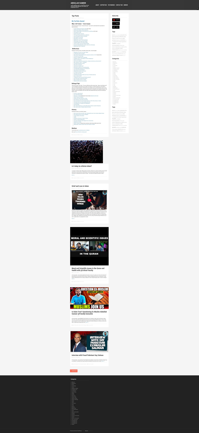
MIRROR (126, 5)
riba (120, 52)
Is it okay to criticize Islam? (82, 166)
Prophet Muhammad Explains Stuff (80, 28)
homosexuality (115, 45)
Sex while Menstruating (78, 94)
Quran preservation (116, 91)
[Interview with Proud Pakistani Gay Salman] (89, 341)
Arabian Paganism (77, 123)
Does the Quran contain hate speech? (80, 78)
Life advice (115, 82)
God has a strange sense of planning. (80, 57)
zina (124, 55)
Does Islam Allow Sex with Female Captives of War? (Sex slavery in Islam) (87, 100)
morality (121, 48)
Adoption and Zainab (77, 121)
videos (117, 55)
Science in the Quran (116, 95)
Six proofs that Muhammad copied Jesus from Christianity (84, 44)
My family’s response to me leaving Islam (81, 67)
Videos (114, 103)
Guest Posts (115, 71)
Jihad (114, 81)
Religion (114, 92)
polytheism (122, 125)
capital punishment (119, 38)
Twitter (117, 27)
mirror (88, 68)
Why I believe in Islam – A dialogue (80, 62)
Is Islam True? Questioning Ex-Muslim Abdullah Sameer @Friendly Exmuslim (89, 313)
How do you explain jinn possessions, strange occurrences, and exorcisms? (87, 61)
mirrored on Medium (85, 34)
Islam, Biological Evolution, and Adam (80, 36)
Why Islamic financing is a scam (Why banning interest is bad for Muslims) (87, 105)
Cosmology (115, 65)
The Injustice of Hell (77, 32)
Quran (114, 90)
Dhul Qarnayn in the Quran (78, 37)
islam (123, 45)
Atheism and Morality (77, 59)
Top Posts (75, 16)
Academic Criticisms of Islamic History (81, 118)
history (118, 43)
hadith (114, 43)
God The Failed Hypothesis (120, 41)
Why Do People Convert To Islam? (80, 79)
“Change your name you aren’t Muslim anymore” (82, 77)
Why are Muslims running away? (81, 131)
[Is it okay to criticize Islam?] (86, 151)
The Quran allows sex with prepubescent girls (82, 102)
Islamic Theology (83, 325)
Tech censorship (116, 99)
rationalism (118, 52)
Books (114, 64)
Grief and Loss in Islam (80, 186)
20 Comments (80, 134)
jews (120, 122)
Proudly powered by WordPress (76, 430)
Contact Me (119, 5)
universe (114, 55)
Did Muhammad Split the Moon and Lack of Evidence (83, 74)
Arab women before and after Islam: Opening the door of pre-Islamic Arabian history (89, 113)
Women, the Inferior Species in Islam (80, 98)
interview (120, 45)
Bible (125, 36)
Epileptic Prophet (75, 388)
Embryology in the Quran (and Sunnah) (80, 41)
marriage (117, 48)
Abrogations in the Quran (78, 38)
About (97, 5)
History (114, 74)
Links (114, 84)
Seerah (114, 96)
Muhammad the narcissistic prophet (80, 80)
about (113, 35)
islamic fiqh (114, 46)
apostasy (117, 36)
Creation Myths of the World (79, 115)
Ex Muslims (115, 70)
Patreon (117, 23)
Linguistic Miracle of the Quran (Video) (81, 42)
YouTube (117, 19)
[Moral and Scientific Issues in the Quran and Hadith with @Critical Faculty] (89, 246)
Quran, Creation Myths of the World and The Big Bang (83, 31)
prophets (125, 125)
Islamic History (78, 325)
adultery (118, 35)
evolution (122, 40)
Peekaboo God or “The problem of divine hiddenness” (83, 58)
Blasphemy (114, 38)
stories (124, 53)
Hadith (75, 117)
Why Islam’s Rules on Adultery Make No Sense (82, 107)
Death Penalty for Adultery (78, 97)
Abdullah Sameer (78, 3)
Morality (114, 86)
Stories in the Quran (116, 97)
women (121, 55)
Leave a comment (81, 221)
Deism (114, 66)
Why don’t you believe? (78, 64)
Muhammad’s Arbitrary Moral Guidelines (81, 30)
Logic (114, 85)
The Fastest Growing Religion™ (79, 69)
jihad (123, 46)
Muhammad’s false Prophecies (79, 46)
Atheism (114, 61)
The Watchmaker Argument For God (80, 68)
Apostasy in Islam (77, 95)
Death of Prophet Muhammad (79, 119)
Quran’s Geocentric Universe (79, 33)
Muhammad (115, 87)
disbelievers (118, 40)
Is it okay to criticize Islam (78, 72)
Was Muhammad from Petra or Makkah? (81, 114)
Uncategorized (75, 134)
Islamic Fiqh (74, 325)
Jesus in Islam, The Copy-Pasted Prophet (81, 43)
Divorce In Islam (77, 93)
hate (116, 43)
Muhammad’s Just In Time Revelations (81, 39)
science (124, 52)
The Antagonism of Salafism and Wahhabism (82, 103)
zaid (123, 55)
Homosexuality (76, 104)
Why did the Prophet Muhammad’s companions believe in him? (85, 54)
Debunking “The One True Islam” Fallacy (81, 52)
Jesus (114, 80)
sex (122, 53)
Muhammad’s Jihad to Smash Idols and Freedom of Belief (84, 124)
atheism (121, 36)
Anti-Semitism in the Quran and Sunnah (81, 99)
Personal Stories (116, 89)
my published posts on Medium (83, 130)
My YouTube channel (78, 21)
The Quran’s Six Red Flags (78, 56)
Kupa (78, 272)
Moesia (86, 430)
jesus (118, 47)
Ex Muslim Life (116, 69)
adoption (116, 35)
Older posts (74, 370)
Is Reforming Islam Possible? (79, 53)
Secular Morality (115, 53)
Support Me (103, 5)
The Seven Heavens (77, 34)
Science (114, 94)
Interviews (115, 75)
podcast (119, 125)
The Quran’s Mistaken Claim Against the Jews (82, 120)
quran (114, 52)
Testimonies (111, 5)
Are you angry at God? (78, 75)
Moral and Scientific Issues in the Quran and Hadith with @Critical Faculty (88, 269)
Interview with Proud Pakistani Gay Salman (87, 355)
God (114, 41)
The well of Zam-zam (78, 73)
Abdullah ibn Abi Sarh (94, 95)
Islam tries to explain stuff (78, 66)
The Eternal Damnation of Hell (79, 63)
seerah (119, 53)
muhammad (115, 50)
